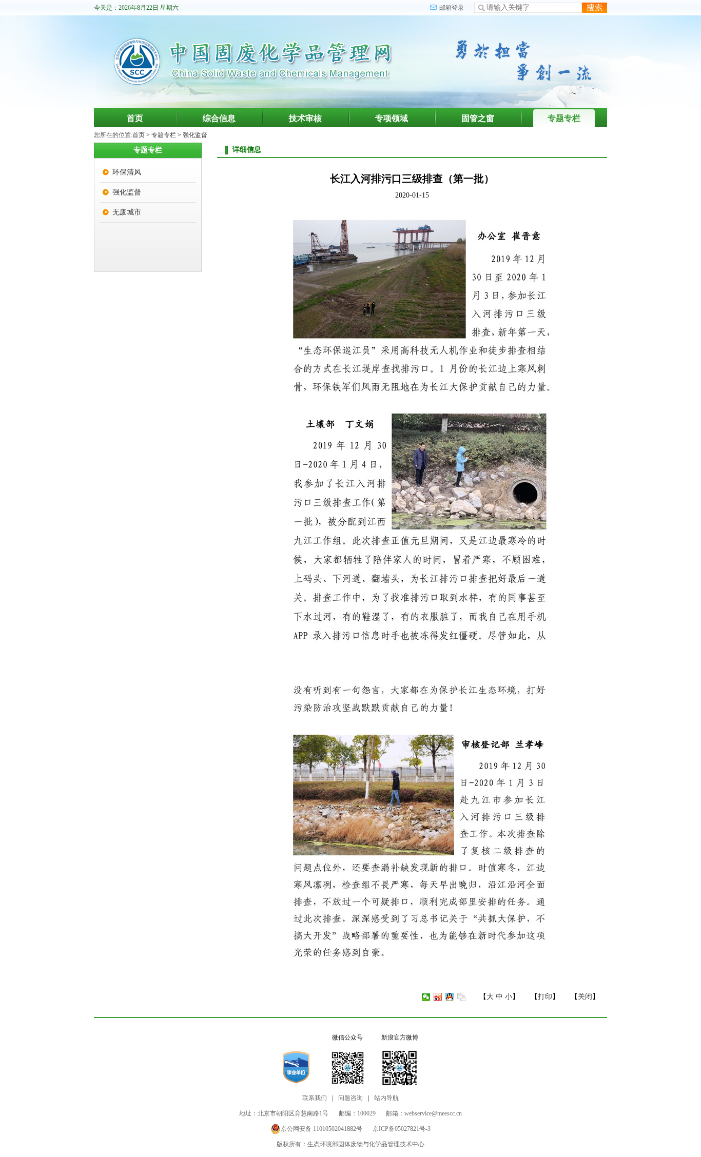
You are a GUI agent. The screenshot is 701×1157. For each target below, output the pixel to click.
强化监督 (195, 135)
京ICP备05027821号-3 (402, 1128)
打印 (545, 997)
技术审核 (305, 118)
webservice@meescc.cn (433, 1113)
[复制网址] (461, 997)
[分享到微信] (426, 997)
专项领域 (391, 118)
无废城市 (126, 212)
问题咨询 (350, 1098)
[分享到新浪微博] (438, 997)
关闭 (585, 997)
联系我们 (314, 1098)
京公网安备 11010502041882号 (321, 1128)
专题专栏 (564, 118)
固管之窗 (477, 118)
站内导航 (386, 1098)
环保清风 (126, 172)
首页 (135, 118)
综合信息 (219, 118)
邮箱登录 (451, 7)
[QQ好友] (449, 997)
